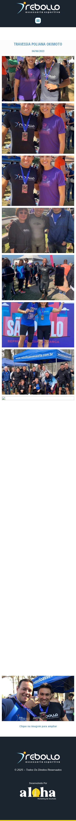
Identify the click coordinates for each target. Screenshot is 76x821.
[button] (38, 20)
